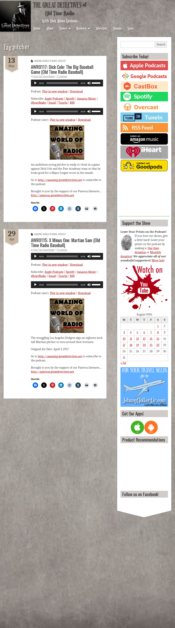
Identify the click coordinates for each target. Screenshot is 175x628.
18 (131, 345)
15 (158, 339)
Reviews (81, 28)
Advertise (101, 28)
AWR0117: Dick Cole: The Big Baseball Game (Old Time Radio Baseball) (62, 69)
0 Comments (62, 76)
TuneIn (63, 103)
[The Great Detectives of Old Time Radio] (15, 16)
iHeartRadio (38, 103)
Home (36, 28)
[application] (67, 83)
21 (151, 345)
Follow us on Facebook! (140, 494)
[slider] (96, 83)
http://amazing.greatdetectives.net (60, 180)
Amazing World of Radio (45, 61)
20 (144, 345)
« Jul (123, 363)
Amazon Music (86, 98)
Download (76, 91)
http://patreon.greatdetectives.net (52, 195)
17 (124, 345)
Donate (117, 28)
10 (124, 339)
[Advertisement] (144, 195)
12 (137, 339)
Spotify (70, 98)
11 (131, 339)
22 (157, 345)
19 (137, 345)
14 (151, 339)
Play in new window (55, 91)
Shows (63, 28)
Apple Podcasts (54, 98)
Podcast (62, 61)
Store (130, 28)
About (49, 28)
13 (144, 339)
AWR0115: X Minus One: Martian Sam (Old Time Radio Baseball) (65, 242)
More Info (158, 260)
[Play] (35, 83)
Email (52, 103)
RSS (72, 103)
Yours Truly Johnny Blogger (44, 76)
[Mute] (89, 83)
